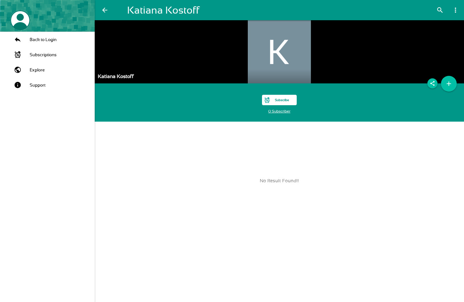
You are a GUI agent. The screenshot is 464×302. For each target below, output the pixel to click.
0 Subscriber (279, 111)
